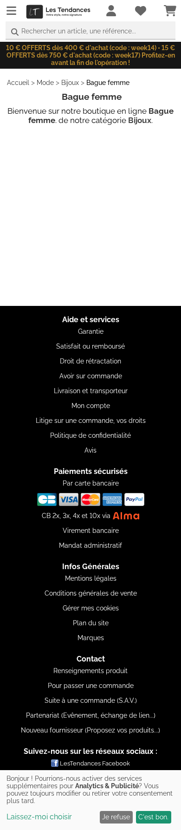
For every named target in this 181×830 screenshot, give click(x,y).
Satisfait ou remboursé (90, 346)
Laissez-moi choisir (39, 816)
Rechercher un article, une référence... (78, 31)
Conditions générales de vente (91, 593)
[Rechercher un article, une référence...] (15, 32)
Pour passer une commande (91, 685)
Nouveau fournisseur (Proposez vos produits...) (90, 730)
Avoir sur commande (90, 376)
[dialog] (90, 800)
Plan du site (91, 623)
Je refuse (116, 817)
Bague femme (107, 82)
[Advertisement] (90, 215)
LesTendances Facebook (95, 763)
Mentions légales (90, 578)
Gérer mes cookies (91, 608)
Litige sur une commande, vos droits (91, 420)
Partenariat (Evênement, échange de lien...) (90, 715)
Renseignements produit (90, 670)
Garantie (90, 331)
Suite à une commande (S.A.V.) (91, 700)
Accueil (18, 82)
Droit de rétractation (90, 361)
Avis (90, 450)
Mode (45, 82)
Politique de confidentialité (90, 435)
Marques (91, 638)
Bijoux (70, 82)
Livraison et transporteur (91, 391)
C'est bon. (153, 817)
